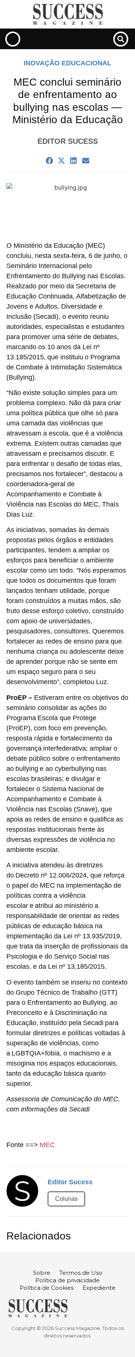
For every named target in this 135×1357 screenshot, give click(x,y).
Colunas (66, 1199)
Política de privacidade (67, 1280)
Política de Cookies (47, 1287)
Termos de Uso (80, 1272)
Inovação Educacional (67, 63)
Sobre (41, 1272)
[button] (120, 39)
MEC (47, 1145)
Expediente (99, 1287)
